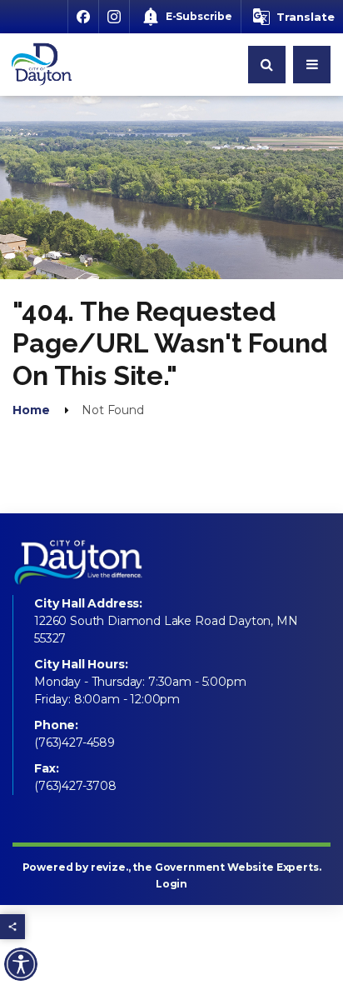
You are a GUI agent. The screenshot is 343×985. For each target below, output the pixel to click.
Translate (305, 16)
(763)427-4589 (74, 742)
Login (171, 884)
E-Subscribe (199, 16)
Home (30, 410)
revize (108, 867)
